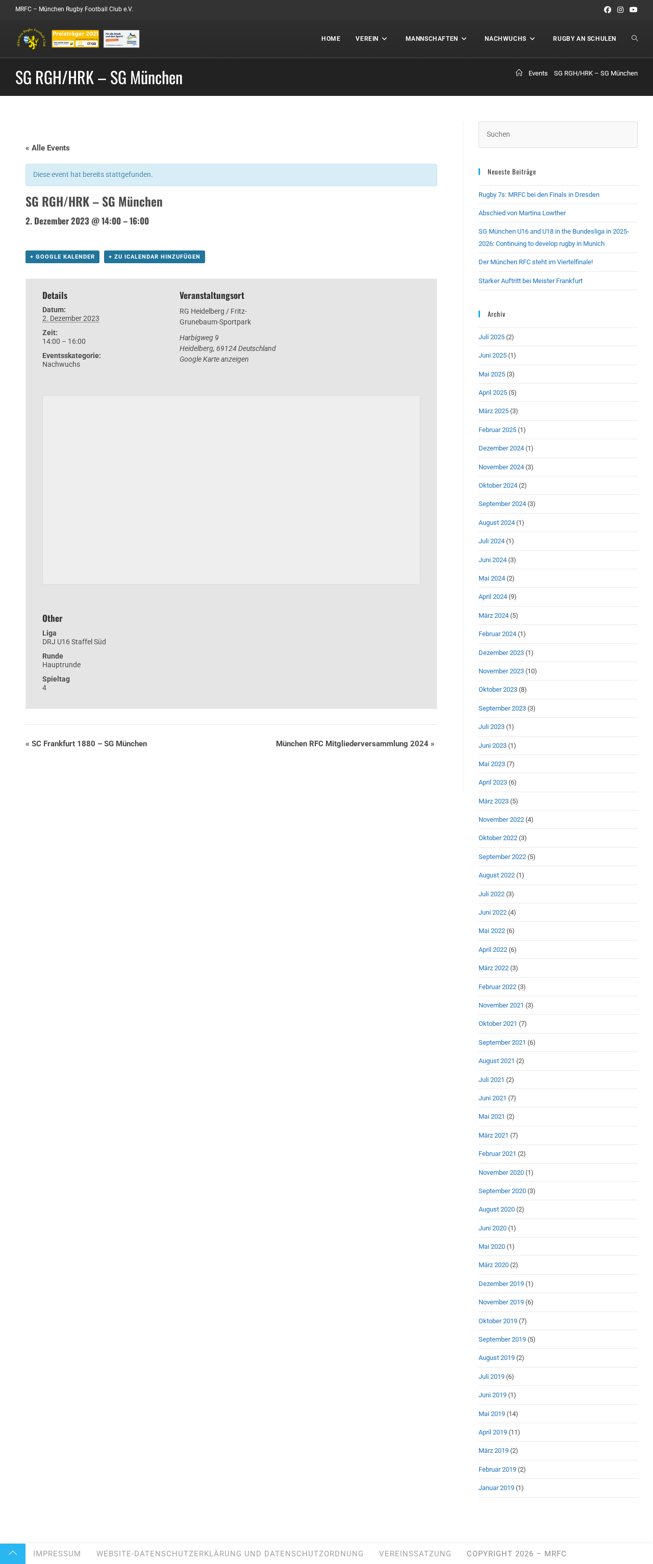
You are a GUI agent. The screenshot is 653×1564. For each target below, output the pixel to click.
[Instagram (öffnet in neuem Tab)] (620, 10)
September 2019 (502, 1339)
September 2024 (502, 504)
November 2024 (501, 467)
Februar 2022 (497, 987)
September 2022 (502, 857)
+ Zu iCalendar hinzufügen (154, 257)
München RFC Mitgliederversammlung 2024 (355, 743)
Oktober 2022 (498, 838)
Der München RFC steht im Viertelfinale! (536, 262)
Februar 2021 (497, 1153)
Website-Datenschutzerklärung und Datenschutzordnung (230, 1553)
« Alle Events (48, 148)
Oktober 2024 (498, 485)
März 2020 (494, 1265)
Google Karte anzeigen (214, 359)
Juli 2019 (492, 1376)
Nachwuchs (61, 364)
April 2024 (493, 596)
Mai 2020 (492, 1246)
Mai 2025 (492, 374)
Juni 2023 (493, 745)
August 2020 (497, 1209)
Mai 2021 (492, 1116)
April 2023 (493, 782)
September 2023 (502, 708)
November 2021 (501, 1005)
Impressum (57, 1553)
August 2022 (497, 875)
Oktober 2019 (498, 1321)
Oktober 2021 (498, 1023)
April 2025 (493, 392)
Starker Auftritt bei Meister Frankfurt (531, 281)
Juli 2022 (492, 894)
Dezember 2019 (501, 1284)
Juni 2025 (493, 355)
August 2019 (497, 1357)
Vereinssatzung (415, 1553)
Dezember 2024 (501, 448)
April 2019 (493, 1432)
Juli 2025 (492, 337)
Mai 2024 (492, 578)
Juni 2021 (493, 1098)
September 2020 (502, 1191)
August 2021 (497, 1061)
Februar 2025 (497, 430)
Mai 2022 (492, 931)
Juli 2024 (492, 541)
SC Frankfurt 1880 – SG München (86, 743)
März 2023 (494, 801)
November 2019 (501, 1302)
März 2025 (494, 411)
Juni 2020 (493, 1228)
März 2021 (494, 1135)
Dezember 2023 (501, 653)
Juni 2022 (493, 912)
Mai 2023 (492, 764)
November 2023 (501, 671)
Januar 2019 (496, 1488)
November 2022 (501, 819)
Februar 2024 (497, 634)
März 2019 (494, 1450)
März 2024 (494, 615)
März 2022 (494, 968)
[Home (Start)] (519, 73)
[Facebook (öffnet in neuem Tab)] (607, 10)
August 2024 (497, 522)
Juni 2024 (493, 560)
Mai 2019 (492, 1414)
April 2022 (493, 949)
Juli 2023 (492, 726)
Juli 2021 (492, 1079)
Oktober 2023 (498, 689)
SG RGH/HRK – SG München (596, 73)
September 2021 (502, 1042)
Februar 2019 (497, 1469)
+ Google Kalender (62, 257)
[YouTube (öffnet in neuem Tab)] (632, 10)
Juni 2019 (493, 1395)
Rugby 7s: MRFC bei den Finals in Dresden (539, 194)
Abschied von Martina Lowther (522, 213)
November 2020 (501, 1172)
